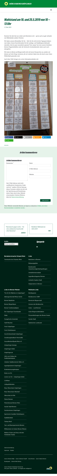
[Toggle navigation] (51, 10)
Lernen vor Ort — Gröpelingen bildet (14, 377)
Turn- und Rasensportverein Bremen (14, 425)
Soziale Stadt (32, 319)
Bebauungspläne (33, 263)
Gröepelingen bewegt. (10, 345)
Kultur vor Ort (8, 373)
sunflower (15, 468)
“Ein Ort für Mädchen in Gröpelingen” (14, 293)
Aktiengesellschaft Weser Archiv (13, 297)
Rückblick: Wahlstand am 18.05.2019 (41, 229)
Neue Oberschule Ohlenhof (12, 392)
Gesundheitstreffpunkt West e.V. (13, 341)
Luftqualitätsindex (9, 384)
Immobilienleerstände (35, 272)
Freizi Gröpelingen (9, 326)
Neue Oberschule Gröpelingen (12, 388)
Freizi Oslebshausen (10, 330)
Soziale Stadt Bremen (10, 406)
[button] (9, 137)
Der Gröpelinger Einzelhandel (12, 311)
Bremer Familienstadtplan (11, 308)
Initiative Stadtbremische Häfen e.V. (14, 362)
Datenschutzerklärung (17, 197)
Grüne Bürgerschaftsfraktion (36, 311)
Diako (5, 315)
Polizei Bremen (8, 399)
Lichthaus (7, 380)
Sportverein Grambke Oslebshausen (14, 414)
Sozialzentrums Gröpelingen (12, 410)
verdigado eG (28, 468)
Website (31, 174)
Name (31, 163)
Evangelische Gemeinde (11, 319)
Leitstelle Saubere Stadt (35, 280)
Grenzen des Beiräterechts (36, 304)
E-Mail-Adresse (33, 169)
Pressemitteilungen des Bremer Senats (39, 315)
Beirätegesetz (32, 293)
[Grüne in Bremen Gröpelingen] (6, 3)
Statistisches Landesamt (35, 323)
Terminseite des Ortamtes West (13, 259)
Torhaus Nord (8, 421)
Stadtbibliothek (8, 418)
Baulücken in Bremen (34, 259)
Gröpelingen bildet (9, 349)
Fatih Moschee (8, 323)
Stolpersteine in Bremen (35, 284)
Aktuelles (6, 145)
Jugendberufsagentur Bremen (37, 276)
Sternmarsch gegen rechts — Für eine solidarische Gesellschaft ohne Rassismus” (16, 230)
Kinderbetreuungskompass (11, 369)
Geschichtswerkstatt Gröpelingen (13, 334)
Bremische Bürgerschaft (35, 300)
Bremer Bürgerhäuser (10, 304)
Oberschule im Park (9, 395)
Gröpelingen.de (8, 352)
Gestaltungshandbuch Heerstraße (13, 337)
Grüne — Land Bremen (35, 308)
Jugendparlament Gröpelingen (12, 365)
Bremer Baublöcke (9, 300)
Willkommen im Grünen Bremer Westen (15, 429)
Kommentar (10, 163)
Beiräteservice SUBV (34, 297)
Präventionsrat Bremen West (12, 403)
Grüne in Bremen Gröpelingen (20, 4)
